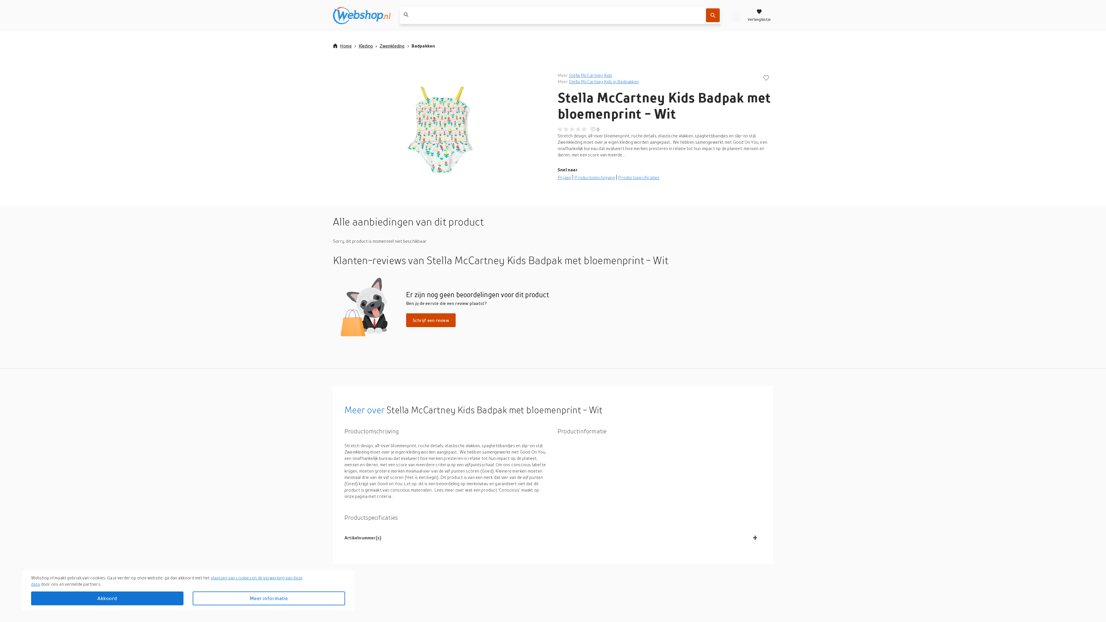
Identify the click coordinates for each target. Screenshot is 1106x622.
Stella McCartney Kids (590, 75)
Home (346, 45)
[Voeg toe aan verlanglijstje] (766, 78)
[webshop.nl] (362, 15)
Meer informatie (269, 598)
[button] (440, 129)
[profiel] (736, 15)
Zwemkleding (392, 45)
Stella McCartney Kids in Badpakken (604, 81)
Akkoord (107, 598)
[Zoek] (713, 15)
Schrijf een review (431, 320)
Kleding (366, 45)
